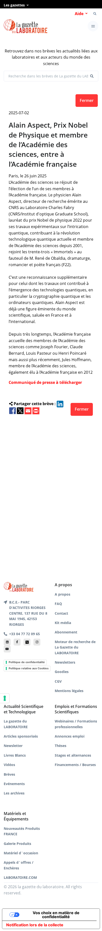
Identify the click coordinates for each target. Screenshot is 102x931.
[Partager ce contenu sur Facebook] (12, 410)
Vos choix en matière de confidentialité (56, 914)
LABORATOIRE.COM (20, 877)
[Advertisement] (51, 491)
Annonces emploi (69, 736)
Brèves (9, 774)
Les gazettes (14, 5)
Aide (79, 13)
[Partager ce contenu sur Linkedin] (60, 403)
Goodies (62, 671)
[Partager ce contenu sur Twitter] (20, 410)
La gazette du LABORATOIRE (16, 724)
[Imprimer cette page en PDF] (35, 410)
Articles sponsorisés (21, 736)
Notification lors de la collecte (34, 924)
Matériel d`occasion (21, 853)
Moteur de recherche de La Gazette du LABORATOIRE (75, 647)
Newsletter (13, 745)
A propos (62, 594)
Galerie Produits (17, 843)
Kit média (63, 622)
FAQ (58, 603)
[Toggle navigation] (93, 26)
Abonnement (66, 632)
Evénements (14, 783)
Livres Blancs (15, 755)
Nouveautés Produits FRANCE (22, 831)
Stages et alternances (73, 755)
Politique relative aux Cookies (29, 668)
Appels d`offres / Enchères (18, 865)
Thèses (60, 745)
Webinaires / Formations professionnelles (76, 724)
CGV (58, 681)
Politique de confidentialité (27, 662)
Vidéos (9, 764)
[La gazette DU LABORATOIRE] (18, 586)
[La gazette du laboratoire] (25, 26)
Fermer (87, 100)
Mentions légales (69, 690)
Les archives (14, 793)
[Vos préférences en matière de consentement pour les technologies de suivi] (4, 698)
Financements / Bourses (75, 764)
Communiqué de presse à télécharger (45, 382)
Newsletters (65, 662)
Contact (61, 613)
